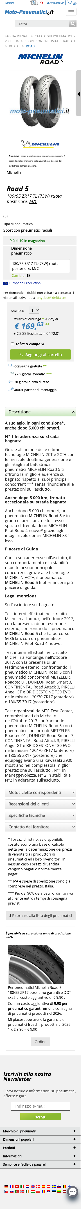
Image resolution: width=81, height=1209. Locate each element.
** (47, 324)
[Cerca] (72, 24)
